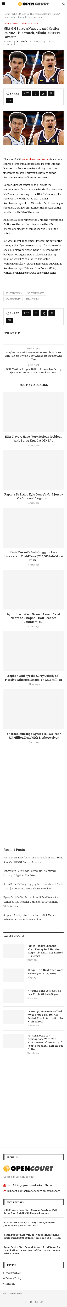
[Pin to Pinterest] (51, 93)
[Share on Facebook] (35, 93)
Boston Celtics (14, 293)
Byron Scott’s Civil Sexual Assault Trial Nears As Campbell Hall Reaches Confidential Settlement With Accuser (30, 902)
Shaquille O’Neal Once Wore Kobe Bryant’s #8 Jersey (45, 972)
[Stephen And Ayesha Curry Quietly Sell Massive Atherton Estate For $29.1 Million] (33, 651)
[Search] (63, 4)
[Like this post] (27, 93)
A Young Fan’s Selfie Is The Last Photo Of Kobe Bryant (44, 992)
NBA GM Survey (13, 299)
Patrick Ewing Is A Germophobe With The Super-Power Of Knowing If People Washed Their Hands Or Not (45, 1042)
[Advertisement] (33, 803)
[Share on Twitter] (43, 93)
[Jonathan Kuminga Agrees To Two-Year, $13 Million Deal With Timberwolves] (33, 709)
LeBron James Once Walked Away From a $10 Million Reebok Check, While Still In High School (45, 1016)
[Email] (36, 1302)
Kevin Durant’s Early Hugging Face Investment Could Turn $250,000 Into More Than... (33, 556)
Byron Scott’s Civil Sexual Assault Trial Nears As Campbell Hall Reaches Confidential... (33, 618)
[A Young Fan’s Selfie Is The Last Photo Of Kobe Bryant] (13, 996)
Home (6, 14)
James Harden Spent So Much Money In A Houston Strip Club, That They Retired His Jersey (45, 951)
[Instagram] (31, 1302)
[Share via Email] (9, 100)
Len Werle (21, 41)
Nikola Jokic (32, 299)
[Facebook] (26, 1302)
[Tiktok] (41, 1302)
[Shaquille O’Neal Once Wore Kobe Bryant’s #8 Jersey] (13, 975)
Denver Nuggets (35, 293)
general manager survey (36, 159)
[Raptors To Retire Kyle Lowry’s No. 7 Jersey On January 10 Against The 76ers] (33, 470)
